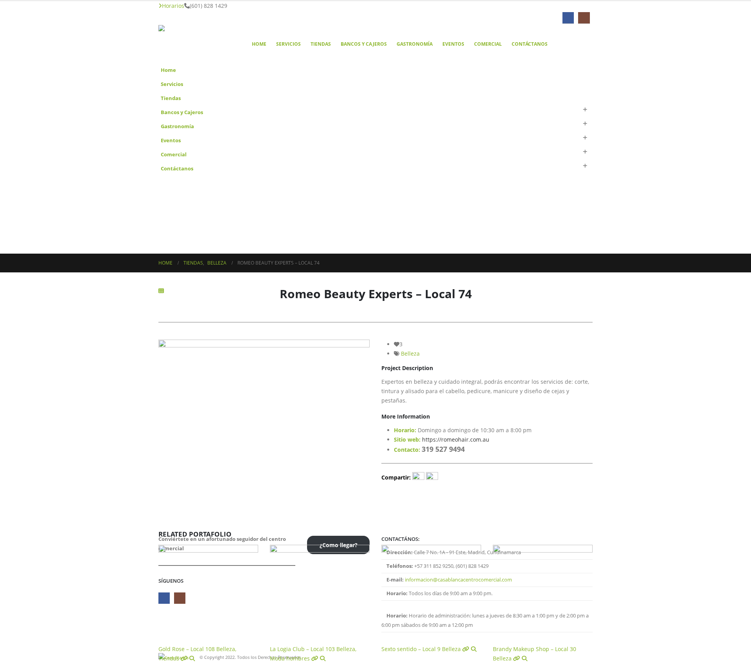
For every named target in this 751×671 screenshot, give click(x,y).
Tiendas (321, 44)
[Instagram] (583, 17)
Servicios (288, 44)
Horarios (173, 5)
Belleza (410, 353)
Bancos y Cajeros (364, 44)
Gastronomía (415, 44)
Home (259, 44)
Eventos (453, 44)
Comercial (488, 44)
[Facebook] (568, 17)
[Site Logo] (197, 44)
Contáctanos (530, 44)
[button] (585, 110)
